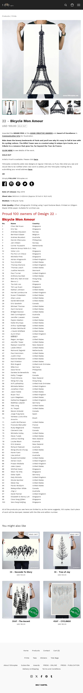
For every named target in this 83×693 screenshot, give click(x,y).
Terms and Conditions (51, 669)
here (36, 159)
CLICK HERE (7, 150)
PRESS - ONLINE (50, 665)
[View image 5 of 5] (73, 107)
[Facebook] (41, 676)
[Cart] (72, 5)
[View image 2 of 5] (25, 107)
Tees (35, 658)
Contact (46, 651)
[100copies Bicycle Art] (8, 5)
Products (6, 16)
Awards (36, 665)
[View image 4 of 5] (57, 107)
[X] (36, 676)
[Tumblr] (51, 676)
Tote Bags (55, 658)
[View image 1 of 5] (9, 107)
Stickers (43, 658)
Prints (14, 16)
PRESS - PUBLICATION (70, 665)
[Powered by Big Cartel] (41, 685)
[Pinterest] (46, 676)
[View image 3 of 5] (41, 107)
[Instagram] (31, 676)
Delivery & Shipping (31, 669)
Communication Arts (11, 136)
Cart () (56, 651)
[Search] (66, 5)
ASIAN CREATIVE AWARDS (41, 133)
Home (25, 651)
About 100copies (11, 665)
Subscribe (25, 665)
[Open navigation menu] (79, 5)
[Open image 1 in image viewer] (41, 59)
